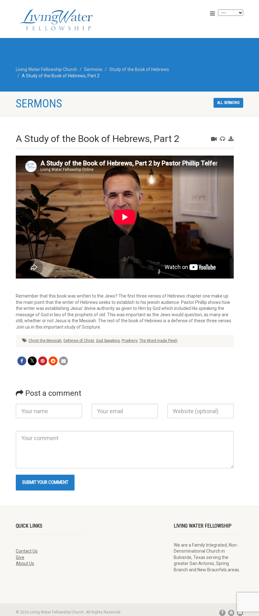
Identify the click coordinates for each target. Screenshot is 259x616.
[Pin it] (42, 360)
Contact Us (27, 551)
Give (20, 557)
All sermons (228, 102)
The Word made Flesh (158, 340)
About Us (25, 563)
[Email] (63, 360)
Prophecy (129, 340)
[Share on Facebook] (21, 360)
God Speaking (108, 340)
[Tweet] (32, 360)
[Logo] (70, 20)
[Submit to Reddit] (53, 360)
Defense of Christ (78, 340)
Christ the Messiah (45, 340)
